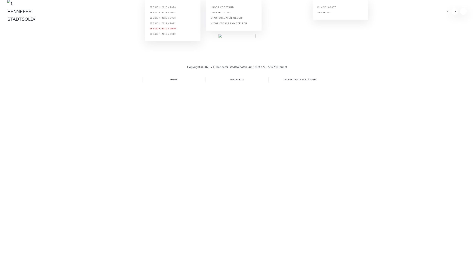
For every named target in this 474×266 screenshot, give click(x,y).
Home (174, 80)
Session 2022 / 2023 (163, 18)
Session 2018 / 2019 (163, 34)
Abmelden (324, 12)
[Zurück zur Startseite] (21, 11)
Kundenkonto (327, 7)
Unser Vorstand (222, 7)
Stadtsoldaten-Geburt (227, 18)
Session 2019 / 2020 (163, 29)
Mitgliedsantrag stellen (229, 23)
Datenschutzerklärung (300, 80)
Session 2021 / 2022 (163, 23)
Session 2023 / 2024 (163, 12)
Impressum (236, 80)
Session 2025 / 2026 (163, 7)
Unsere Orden (221, 12)
